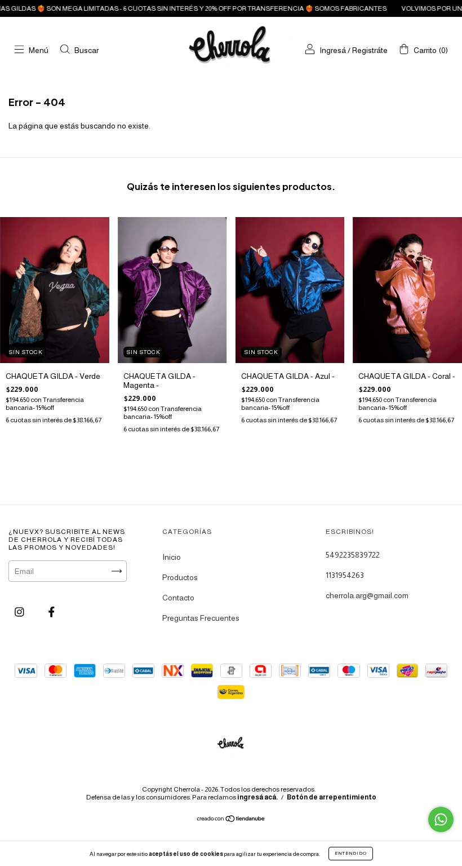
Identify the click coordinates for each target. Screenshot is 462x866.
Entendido (351, 853)
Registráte (370, 50)
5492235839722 (353, 554)
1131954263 (345, 575)
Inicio (171, 557)
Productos (180, 577)
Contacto (178, 597)
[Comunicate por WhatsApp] (441, 819)
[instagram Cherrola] (20, 611)
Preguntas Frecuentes (200, 617)
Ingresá (332, 50)
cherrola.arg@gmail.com (367, 595)
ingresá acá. (257, 797)
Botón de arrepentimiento (331, 797)
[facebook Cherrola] (52, 611)
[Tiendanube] (231, 819)
